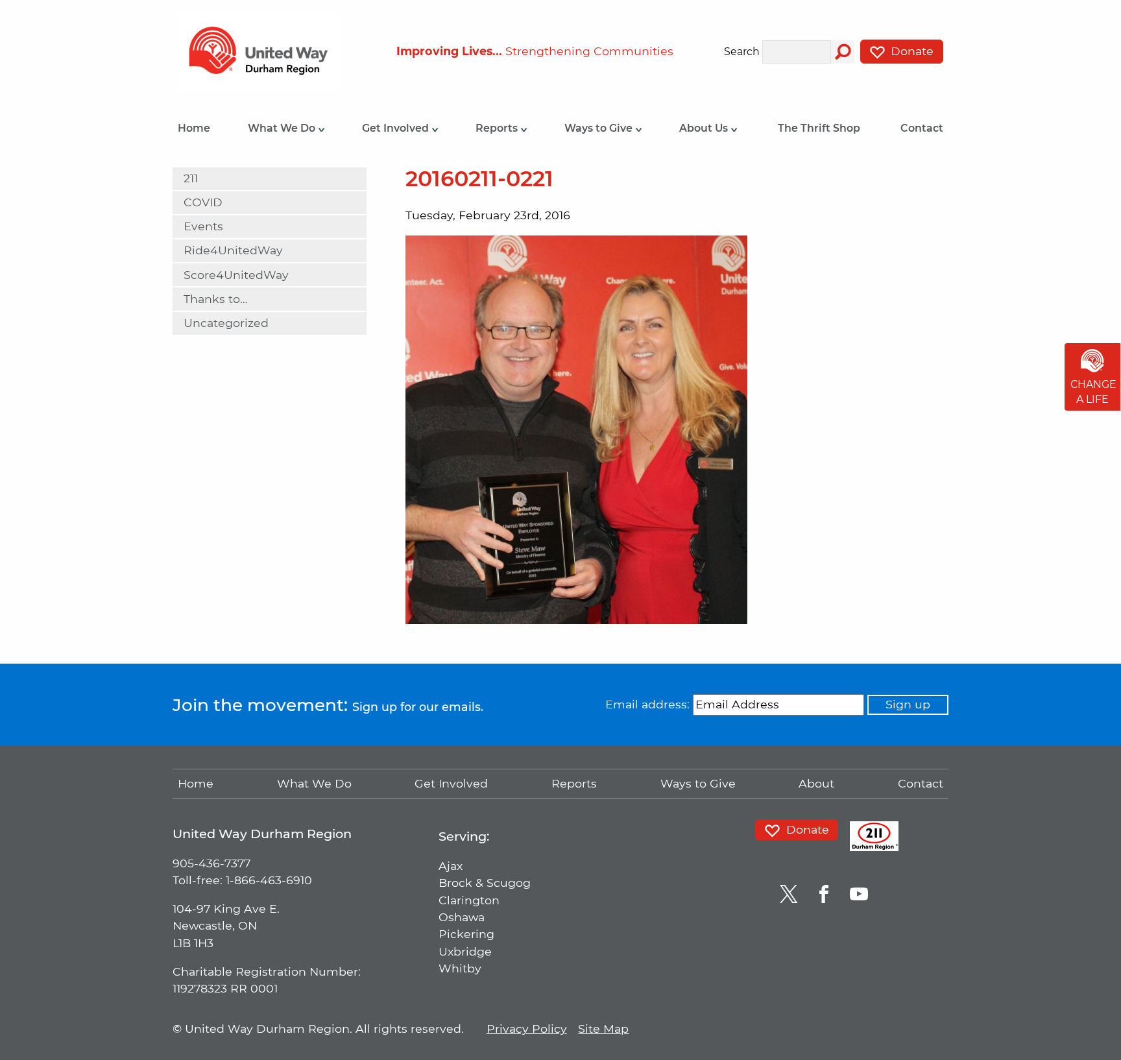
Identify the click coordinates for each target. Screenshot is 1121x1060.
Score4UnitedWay (236, 275)
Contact (921, 128)
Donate (910, 51)
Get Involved (396, 128)
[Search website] (842, 52)
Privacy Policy (527, 1028)
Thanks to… (215, 299)
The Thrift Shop (819, 128)
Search (742, 52)
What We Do (283, 128)
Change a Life (1093, 392)
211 (191, 178)
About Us (704, 128)
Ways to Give (599, 128)
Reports (498, 128)
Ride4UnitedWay (233, 250)
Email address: (647, 704)
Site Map (603, 1028)
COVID (203, 202)
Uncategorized (226, 323)
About (816, 783)
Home (194, 128)
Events (203, 226)
